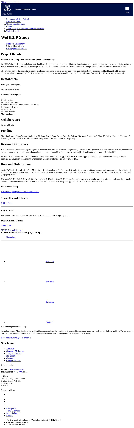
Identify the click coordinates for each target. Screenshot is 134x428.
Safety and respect (13, 353)
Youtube (49, 322)
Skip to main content (9, 2)
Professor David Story (15, 44)
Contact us (10, 237)
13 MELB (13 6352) (15, 369)
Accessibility (11, 413)
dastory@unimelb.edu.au (16, 48)
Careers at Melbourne (15, 351)
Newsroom (10, 356)
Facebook (50, 261)
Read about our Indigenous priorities (16, 338)
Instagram (50, 302)
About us (10, 349)
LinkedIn (50, 282)
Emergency (11, 408)
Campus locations (13, 360)
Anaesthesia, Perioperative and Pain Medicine (20, 191)
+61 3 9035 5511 (20, 372)
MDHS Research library (11, 230)
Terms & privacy (13, 411)
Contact (9, 358)
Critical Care (6, 203)
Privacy (9, 415)
